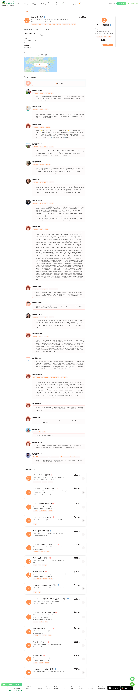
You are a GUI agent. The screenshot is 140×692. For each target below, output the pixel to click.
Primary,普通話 (38, 571)
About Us (8, 687)
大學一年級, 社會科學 (41, 558)
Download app (73, 687)
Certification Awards (29, 687)
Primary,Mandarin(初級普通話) (44, 488)
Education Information (17, 687)
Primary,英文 (38, 655)
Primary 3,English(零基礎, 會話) (45, 544)
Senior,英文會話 (37, 17)
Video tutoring (48, 687)
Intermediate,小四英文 (41, 475)
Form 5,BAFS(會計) (40, 642)
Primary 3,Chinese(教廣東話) (44, 612)
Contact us (66, 687)
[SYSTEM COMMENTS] (132, 684)
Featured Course (56, 687)
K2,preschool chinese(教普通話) (45, 585)
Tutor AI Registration (101, 687)
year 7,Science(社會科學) (42, 503)
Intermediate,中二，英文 (42, 628)
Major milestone (39, 687)
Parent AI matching (90, 687)
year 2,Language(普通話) (42, 517)
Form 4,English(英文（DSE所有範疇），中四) (49, 599)
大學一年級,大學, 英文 (41, 531)
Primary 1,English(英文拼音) (43, 669)
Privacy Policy (81, 687)
